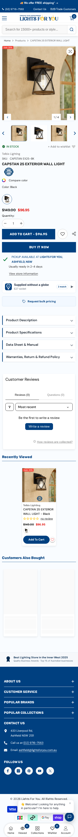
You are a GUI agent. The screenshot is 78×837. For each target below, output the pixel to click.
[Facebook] (8, 771)
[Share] (73, 234)
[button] (7, 117)
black (26, 531)
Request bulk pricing (42, 301)
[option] (39, 83)
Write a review (39, 426)
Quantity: (8, 215)
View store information (23, 273)
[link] (63, 234)
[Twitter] (50, 771)
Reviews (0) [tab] (22, 394)
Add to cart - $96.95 (28, 234)
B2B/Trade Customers (63, 9)
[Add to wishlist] (52, 539)
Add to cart (36, 539)
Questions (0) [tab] (55, 394)
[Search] (71, 29)
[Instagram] (18, 771)
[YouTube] (39, 771)
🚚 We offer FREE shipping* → (39, 3)
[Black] (7, 199)
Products (20, 40)
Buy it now (39, 247)
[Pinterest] (29, 771)
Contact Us (39, 9)
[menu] (4, 18)
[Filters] (9, 407)
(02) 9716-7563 (33, 743)
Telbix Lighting (11, 154)
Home (7, 40)
